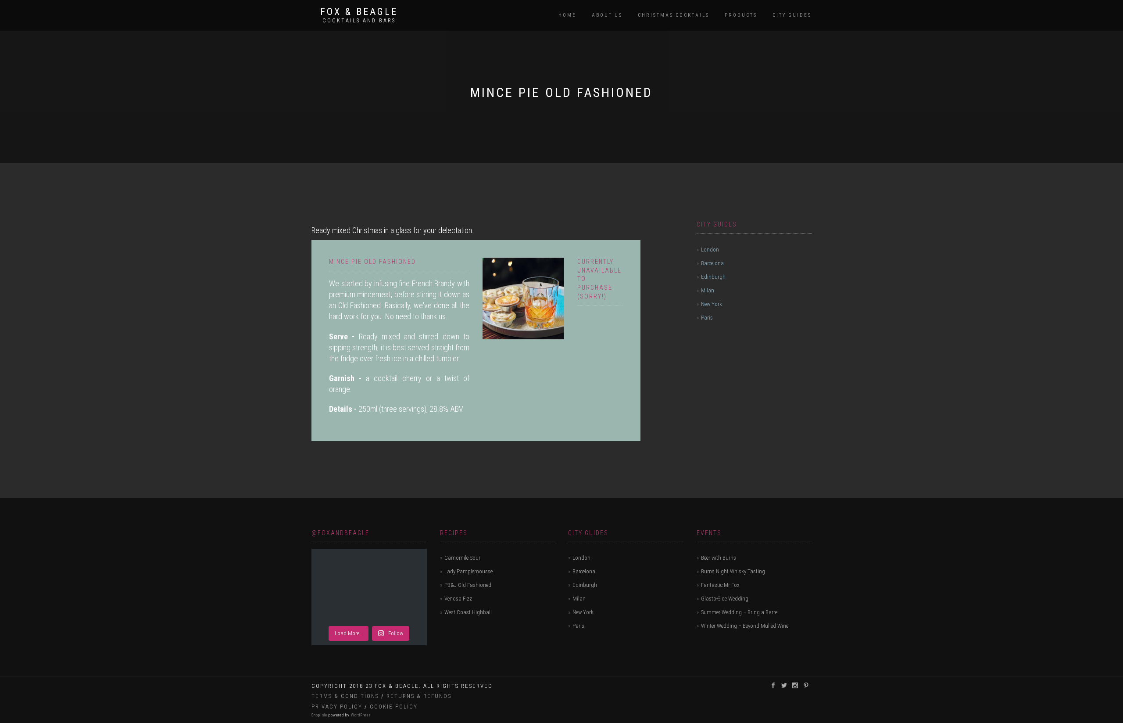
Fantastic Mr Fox (720, 585)
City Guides (792, 15)
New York (711, 304)
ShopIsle (320, 715)
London (710, 249)
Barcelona (712, 263)
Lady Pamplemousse (468, 571)
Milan (707, 290)
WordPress (360, 715)
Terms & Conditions (345, 696)
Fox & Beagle (359, 12)
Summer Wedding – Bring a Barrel (740, 612)
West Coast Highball (468, 612)
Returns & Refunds (418, 696)
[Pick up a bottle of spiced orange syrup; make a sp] (369, 586)
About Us (607, 15)
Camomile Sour (462, 557)
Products (741, 15)
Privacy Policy (336, 706)
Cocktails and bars (359, 21)
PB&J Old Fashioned (467, 585)
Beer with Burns (718, 557)
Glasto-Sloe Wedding (724, 598)
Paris (707, 317)
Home (567, 15)
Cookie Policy (394, 706)
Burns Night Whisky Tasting (733, 571)
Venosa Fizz (458, 598)
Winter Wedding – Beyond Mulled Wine (744, 625)
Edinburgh (713, 276)
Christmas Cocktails (673, 15)
